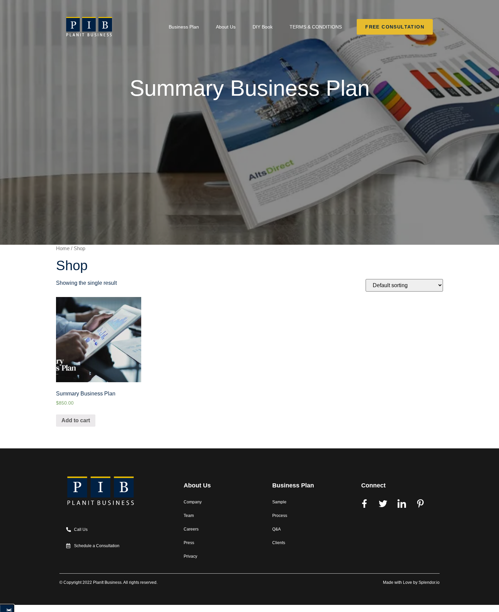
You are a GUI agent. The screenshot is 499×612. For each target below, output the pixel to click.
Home (63, 248)
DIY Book (263, 27)
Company (193, 502)
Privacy (190, 556)
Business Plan (184, 27)
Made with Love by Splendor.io (411, 582)
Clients (278, 542)
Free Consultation (394, 26)
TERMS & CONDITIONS (316, 27)
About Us (226, 27)
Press (189, 542)
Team (189, 515)
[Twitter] (383, 503)
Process (279, 515)
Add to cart (75, 420)
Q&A (276, 529)
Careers (191, 529)
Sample (279, 502)
